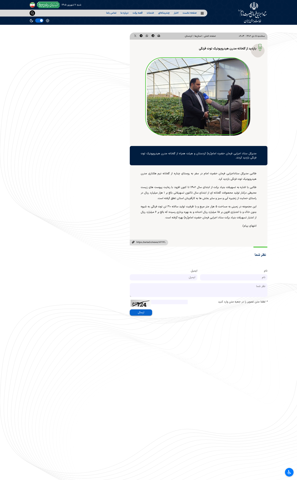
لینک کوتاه (133, 242)
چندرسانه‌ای (164, 13)
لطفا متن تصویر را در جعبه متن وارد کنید (242, 302)
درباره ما (124, 13)
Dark (31, 21)
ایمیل (194, 271)
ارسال (141, 312)
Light (48, 21)
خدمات (150, 13)
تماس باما (111, 13)
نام (265, 271)
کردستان (188, 36)
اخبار (176, 13)
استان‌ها (198, 36)
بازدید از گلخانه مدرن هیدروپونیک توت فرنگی (227, 48)
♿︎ (289, 472)
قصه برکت (137, 13)
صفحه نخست (190, 13)
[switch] (39, 20)
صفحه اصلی (210, 36)
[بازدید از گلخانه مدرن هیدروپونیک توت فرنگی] (198, 97)
